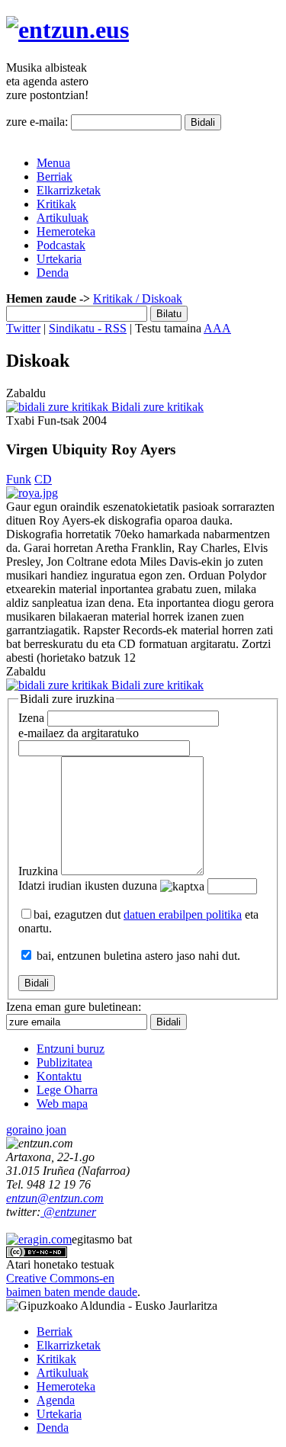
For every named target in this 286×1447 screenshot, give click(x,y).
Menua (53, 162)
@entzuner (68, 1211)
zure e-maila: (37, 121)
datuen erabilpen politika (183, 914)
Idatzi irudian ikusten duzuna (87, 885)
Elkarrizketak (69, 190)
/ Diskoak (157, 298)
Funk (18, 479)
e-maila (78, 733)
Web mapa (62, 1103)
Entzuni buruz (70, 1048)
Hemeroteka (66, 231)
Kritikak (56, 203)
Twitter (23, 328)
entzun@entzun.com (55, 1198)
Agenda (56, 1400)
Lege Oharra (67, 1089)
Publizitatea (64, 1062)
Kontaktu (59, 1076)
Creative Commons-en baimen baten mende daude (71, 1285)
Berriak (54, 176)
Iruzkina (38, 871)
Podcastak (61, 245)
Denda (53, 272)
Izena (31, 717)
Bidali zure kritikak (156, 406)
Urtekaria (59, 258)
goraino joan (36, 1129)
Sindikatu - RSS (88, 328)
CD (43, 479)
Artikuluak (62, 217)
